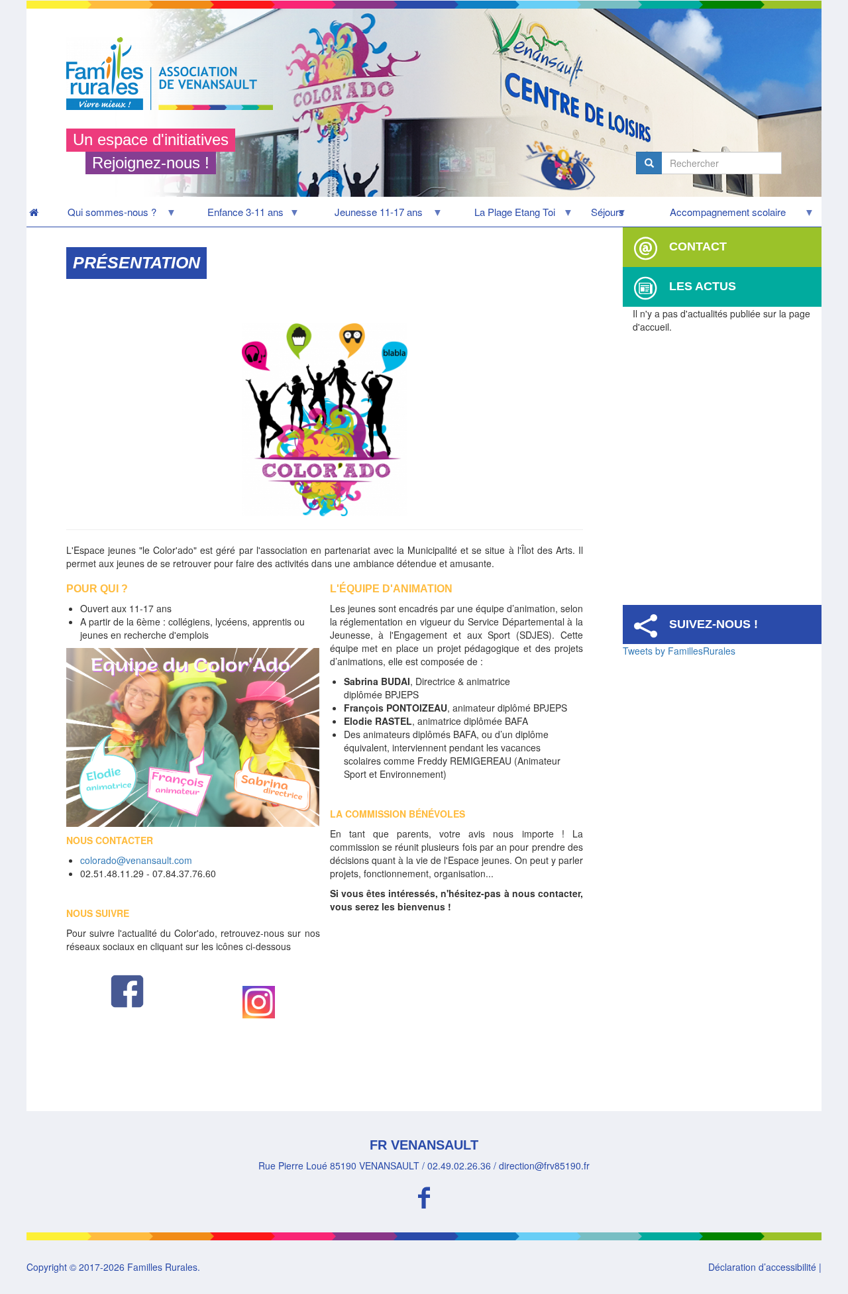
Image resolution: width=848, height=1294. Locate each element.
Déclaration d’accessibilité (762, 1266)
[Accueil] (174, 73)
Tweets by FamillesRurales (679, 650)
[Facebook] (424, 1196)
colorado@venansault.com (136, 860)
